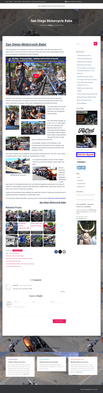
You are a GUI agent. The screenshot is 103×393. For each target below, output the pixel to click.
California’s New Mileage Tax (84, 58)
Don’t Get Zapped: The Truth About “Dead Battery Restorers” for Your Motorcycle (86, 70)
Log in (78, 177)
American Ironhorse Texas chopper (15, 255)
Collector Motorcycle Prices (84, 55)
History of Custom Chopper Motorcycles (87, 94)
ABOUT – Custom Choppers (15, 1)
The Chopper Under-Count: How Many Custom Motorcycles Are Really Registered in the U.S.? (87, 82)
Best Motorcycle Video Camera (85, 76)
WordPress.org (81, 186)
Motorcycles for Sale (26, 1)
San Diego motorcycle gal (27, 263)
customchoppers (17, 250)
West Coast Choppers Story (84, 100)
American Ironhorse (14, 253)
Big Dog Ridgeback (82, 103)
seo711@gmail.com (81, 218)
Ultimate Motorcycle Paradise (84, 61)
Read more (26, 374)
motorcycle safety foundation (56, 198)
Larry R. (15, 285)
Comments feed (81, 183)
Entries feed (80, 180)
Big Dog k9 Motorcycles (77, 359)
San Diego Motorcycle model (13, 266)
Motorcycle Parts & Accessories (38, 1)
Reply (63, 291)
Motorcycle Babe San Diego (25, 258)
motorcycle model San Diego (13, 261)
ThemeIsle (94, 389)
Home (7, 1)
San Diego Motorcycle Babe (13, 263)
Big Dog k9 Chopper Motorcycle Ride (86, 97)
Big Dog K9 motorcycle (12, 258)
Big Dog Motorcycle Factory (84, 64)
